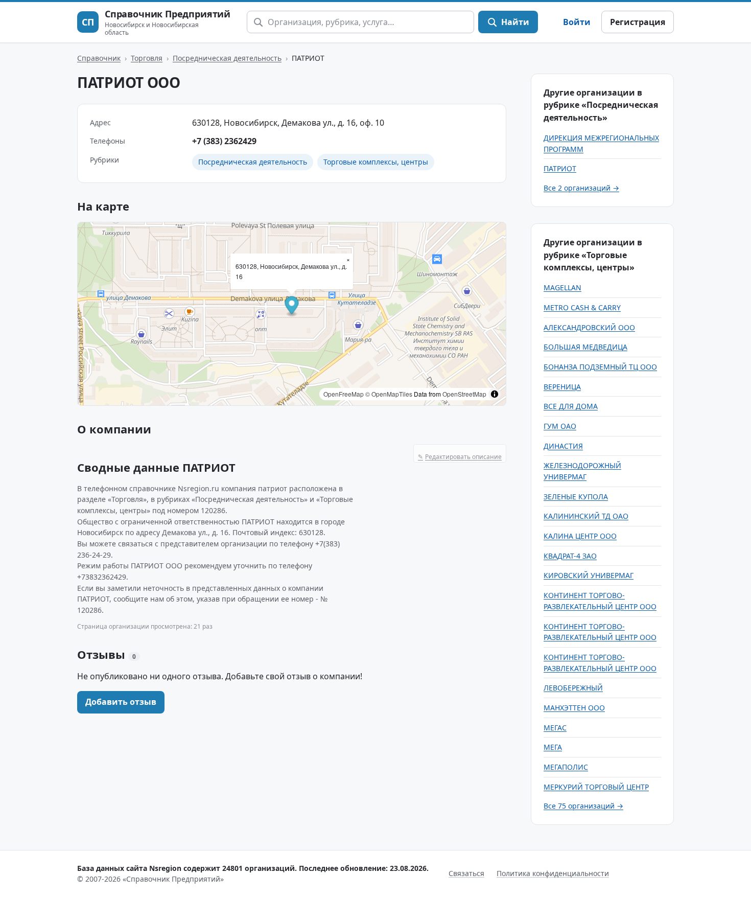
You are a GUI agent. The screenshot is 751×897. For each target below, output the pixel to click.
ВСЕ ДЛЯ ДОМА (571, 406)
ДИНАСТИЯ (563, 446)
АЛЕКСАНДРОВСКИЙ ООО (589, 327)
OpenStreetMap (464, 393)
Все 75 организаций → (583, 806)
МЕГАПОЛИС (566, 767)
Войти (577, 22)
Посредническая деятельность (227, 58)
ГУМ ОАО (560, 426)
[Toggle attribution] (494, 394)
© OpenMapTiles (388, 393)
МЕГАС (555, 727)
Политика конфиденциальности (553, 873)
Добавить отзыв (120, 701)
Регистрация (637, 22)
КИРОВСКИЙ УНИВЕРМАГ (588, 575)
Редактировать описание (460, 456)
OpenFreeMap (343, 393)
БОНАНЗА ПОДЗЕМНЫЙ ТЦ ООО (600, 367)
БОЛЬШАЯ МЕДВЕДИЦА (585, 347)
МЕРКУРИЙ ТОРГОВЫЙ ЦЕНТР (596, 787)
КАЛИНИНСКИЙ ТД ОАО (586, 516)
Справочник (99, 58)
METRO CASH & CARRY (582, 307)
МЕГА (553, 747)
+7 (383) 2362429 (224, 141)
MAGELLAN (562, 287)
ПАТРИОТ (560, 168)
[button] (292, 306)
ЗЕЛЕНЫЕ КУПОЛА (576, 496)
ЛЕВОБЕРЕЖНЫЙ (573, 688)
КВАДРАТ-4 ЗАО (570, 556)
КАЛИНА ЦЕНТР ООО (580, 536)
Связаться (466, 873)
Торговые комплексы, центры (375, 162)
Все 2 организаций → (581, 188)
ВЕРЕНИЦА (562, 387)
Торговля (146, 58)
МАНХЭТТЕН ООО (574, 707)
